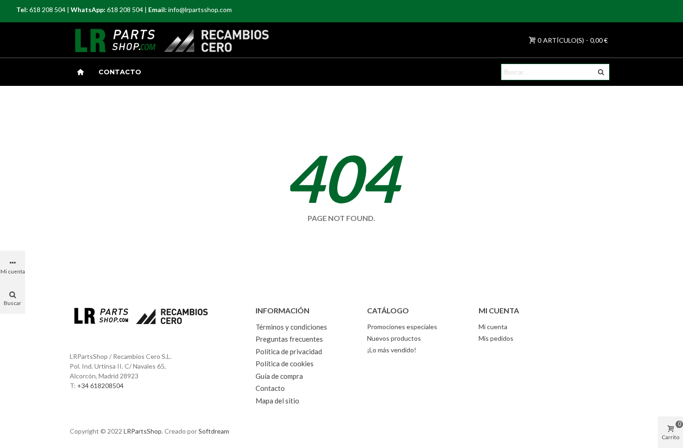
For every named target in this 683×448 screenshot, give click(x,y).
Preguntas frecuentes (289, 339)
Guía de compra (279, 376)
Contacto (120, 72)
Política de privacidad (289, 351)
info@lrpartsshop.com (200, 9)
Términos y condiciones (291, 327)
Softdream (213, 431)
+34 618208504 (100, 386)
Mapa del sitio (277, 400)
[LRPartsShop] (104, 40)
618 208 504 (47, 9)
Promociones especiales (402, 327)
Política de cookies (285, 363)
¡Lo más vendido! (391, 350)
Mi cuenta (493, 327)
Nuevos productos (394, 338)
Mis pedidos (496, 338)
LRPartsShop (143, 431)
